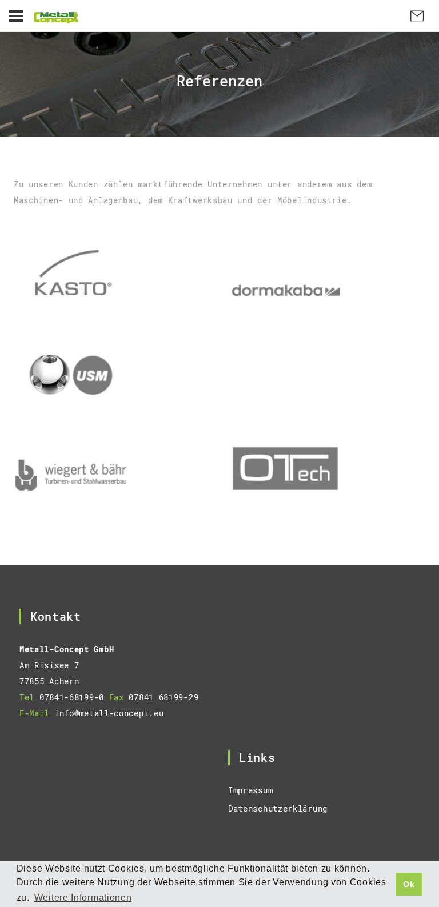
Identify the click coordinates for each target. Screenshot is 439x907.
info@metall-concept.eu (108, 713)
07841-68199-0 (71, 697)
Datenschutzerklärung (278, 808)
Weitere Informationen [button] (83, 897)
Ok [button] (408, 884)
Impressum (250, 790)
